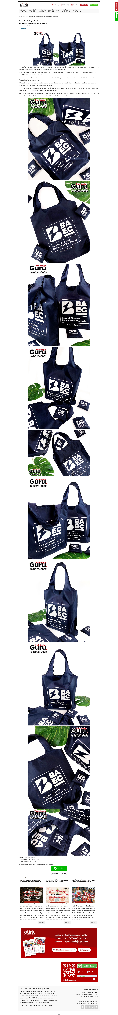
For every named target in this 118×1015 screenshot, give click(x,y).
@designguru (94, 997)
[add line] (116, 17)
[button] (115, 1012)
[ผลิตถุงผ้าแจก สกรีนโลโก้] (59, 48)
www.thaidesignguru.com (90, 1004)
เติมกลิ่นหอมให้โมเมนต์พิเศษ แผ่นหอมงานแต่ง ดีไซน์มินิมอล (57, 881)
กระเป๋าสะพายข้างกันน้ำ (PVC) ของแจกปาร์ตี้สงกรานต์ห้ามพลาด (83, 881)
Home (20, 16)
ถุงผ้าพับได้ (23, 28)
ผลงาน (25, 16)
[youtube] (86, 1007)
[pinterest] (82, 1007)
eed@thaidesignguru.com (90, 1001)
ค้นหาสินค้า (27, 26)
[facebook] (96, 1007)
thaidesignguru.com (35, 1006)
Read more (41, 922)
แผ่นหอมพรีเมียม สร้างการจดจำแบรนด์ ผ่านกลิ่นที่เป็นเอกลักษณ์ (30, 881)
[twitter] (93, 1007)
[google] (89, 1007)
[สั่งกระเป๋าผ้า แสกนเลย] (79, 972)
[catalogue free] (116, 6)
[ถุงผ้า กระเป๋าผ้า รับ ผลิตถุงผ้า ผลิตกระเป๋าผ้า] (24, 5)
